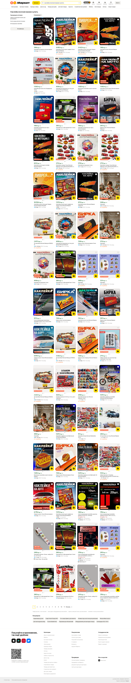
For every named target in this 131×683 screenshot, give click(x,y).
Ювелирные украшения (50, 673)
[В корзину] (51, 43)
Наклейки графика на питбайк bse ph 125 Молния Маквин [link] (65, 436)
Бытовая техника (48, 639)
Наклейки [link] (102, 204)
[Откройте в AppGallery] (24, 642)
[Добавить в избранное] (52, 19)
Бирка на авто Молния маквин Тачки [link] (87, 243)
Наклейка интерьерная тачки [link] (85, 165)
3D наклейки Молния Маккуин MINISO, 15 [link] (43, 244)
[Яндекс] (127, 681)
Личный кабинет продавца (78, 660)
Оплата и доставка (76, 637)
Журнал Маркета (76, 646)
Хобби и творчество (49, 655)
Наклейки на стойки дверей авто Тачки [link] (65, 127)
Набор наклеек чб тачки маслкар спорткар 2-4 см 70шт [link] (108, 358)
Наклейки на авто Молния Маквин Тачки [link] (108, 50)
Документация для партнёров (79, 664)
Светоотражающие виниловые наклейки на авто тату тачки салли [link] (42, 321)
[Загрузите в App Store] (14, 642)
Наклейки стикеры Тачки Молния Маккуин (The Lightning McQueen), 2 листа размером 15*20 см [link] (65, 166)
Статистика (7, 680)
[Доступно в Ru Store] (29, 642)
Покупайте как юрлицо (77, 639)
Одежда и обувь (48, 646)
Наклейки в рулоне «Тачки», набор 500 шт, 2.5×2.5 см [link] (43, 555)
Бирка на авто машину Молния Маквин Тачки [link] (87, 358)
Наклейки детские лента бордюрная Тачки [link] (43, 89)
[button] (37, 15)
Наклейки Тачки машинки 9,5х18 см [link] (64, 596)
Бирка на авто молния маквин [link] (63, 320)
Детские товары (48, 671)
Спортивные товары (49, 664)
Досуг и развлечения (49, 635)
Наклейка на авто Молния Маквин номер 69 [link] (86, 205)
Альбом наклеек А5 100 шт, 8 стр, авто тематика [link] (65, 397)
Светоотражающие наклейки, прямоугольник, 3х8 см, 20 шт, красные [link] (107, 514)
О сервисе (74, 642)
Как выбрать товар (76, 635)
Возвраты (74, 644)
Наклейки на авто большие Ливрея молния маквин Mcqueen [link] (86, 50)
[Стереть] (79, 2)
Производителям (102, 639)
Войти (118, 3)
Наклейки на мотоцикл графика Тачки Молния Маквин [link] (65, 50)
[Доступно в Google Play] (19, 642)
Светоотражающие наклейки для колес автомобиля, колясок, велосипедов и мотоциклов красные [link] (87, 555)
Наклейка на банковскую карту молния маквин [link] (41, 128)
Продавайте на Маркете (77, 662)
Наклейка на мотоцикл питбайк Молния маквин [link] (41, 166)
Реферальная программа (104, 637)
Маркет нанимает (102, 644)
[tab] (14, 7)
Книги (45, 660)
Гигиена (46, 642)
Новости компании (103, 635)
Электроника (47, 644)
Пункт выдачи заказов (103, 642)
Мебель (46, 637)
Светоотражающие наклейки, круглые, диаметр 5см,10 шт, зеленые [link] (87, 514)
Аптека (45, 651)
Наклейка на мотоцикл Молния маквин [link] (109, 88)
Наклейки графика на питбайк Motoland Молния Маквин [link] (107, 397)
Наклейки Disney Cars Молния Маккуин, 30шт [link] (85, 397)
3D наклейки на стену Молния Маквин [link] (109, 436)
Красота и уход (47, 653)
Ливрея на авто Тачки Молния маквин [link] (43, 514)
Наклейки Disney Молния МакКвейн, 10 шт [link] (87, 436)
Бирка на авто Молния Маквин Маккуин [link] (107, 128)
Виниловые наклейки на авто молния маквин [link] (87, 89)
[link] (38, 618)
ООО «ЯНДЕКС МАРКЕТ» (123, 679)
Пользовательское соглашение (19, 680)
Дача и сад (46, 657)
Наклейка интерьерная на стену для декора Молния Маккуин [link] (65, 89)
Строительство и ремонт (50, 669)
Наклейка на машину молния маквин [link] (43, 49)
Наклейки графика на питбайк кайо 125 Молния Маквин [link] (87, 475)
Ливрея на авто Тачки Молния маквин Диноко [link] (43, 358)
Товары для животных (49, 667)
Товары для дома (48, 648)
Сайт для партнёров (76, 667)
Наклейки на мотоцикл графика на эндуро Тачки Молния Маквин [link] (64, 205)
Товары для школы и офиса (50, 662)
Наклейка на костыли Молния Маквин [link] (87, 320)
